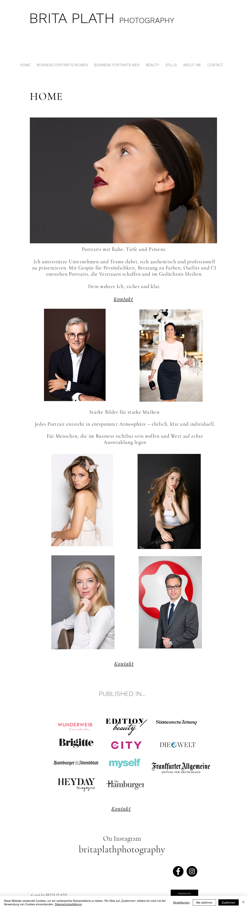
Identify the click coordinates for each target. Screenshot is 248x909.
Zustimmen (228, 902)
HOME (46, 96)
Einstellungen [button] (181, 902)
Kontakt (123, 299)
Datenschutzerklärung (68, 904)
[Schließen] (243, 902)
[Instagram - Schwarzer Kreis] (192, 871)
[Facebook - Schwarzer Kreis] (178, 871)
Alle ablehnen (204, 902)
